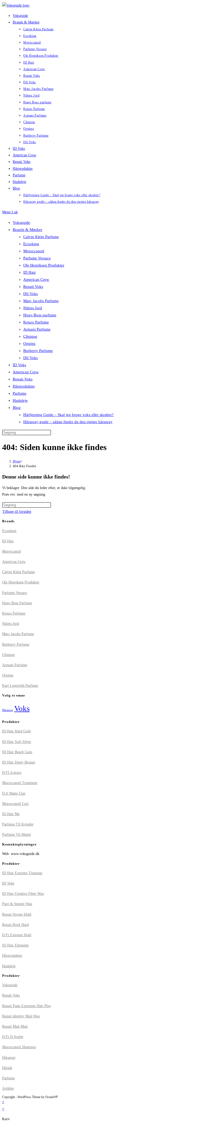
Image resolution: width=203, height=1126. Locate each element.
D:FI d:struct (11, 773)
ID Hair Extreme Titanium (22, 873)
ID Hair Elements (15, 945)
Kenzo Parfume (36, 322)
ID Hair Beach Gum (17, 752)
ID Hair (29, 272)
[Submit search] (54, 433)
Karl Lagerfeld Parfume (20, 686)
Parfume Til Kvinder (18, 824)
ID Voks (19, 365)
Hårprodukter (24, 386)
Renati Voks (33, 286)
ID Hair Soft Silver (16, 742)
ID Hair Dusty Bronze (18, 762)
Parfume (19, 393)
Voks (22, 708)
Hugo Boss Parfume (17, 603)
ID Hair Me (11, 814)
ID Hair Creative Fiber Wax (23, 894)
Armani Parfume (36, 329)
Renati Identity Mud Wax (21, 1016)
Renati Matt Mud (14, 1026)
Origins (29, 343)
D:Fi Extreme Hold (16, 935)
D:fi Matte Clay (14, 793)
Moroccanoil (33, 251)
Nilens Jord (32, 308)
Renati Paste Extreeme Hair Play (26, 1006)
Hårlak (7, 1068)
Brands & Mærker (27, 230)
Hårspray (7, 710)
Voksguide (21, 222)
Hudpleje (20, 400)
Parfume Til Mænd (16, 835)
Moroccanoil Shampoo (19, 1047)
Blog (17, 407)
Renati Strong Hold (16, 914)
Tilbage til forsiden (16, 512)
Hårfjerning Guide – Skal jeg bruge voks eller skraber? (68, 415)
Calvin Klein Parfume (41, 237)
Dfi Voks (30, 294)
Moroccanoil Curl (15, 804)
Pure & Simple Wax (17, 904)
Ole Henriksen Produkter (43, 265)
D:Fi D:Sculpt (12, 1037)
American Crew (36, 279)
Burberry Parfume (38, 351)
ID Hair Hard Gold (16, 731)
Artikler (8, 1088)
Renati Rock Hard (15, 925)
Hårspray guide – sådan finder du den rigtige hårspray (68, 422)
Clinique (30, 336)
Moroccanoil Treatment (19, 783)
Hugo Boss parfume (39, 315)
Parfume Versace (37, 258)
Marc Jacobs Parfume (41, 301)
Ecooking (31, 244)
